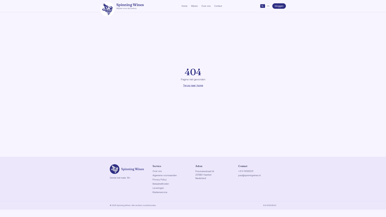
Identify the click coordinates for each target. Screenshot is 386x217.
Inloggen (279, 6)
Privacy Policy (160, 179)
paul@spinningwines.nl (249, 175)
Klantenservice (160, 192)
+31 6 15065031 (245, 171)
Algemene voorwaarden (165, 175)
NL (262, 6)
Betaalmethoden (161, 183)
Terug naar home (193, 85)
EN (268, 6)
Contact (218, 6)
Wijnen (194, 6)
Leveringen (158, 188)
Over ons (206, 6)
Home (184, 6)
